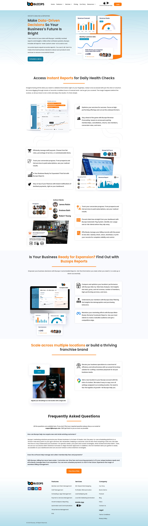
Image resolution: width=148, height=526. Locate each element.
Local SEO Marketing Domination (85, 498)
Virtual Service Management (60, 509)
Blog (100, 498)
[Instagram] (32, 488)
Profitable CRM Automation (83, 490)
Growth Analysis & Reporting (60, 502)
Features (59, 4)
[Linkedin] (36, 488)
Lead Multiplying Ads (81, 494)
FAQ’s (100, 502)
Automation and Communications (62, 506)
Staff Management (57, 490)
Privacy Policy (103, 518)
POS (53, 513)
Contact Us (102, 506)
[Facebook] (29, 488)
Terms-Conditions (104, 514)
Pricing (76, 4)
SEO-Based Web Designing (83, 486)
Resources (90, 4)
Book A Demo (103, 490)
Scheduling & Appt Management (61, 494)
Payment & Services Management (62, 498)
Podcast (101, 494)
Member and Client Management (62, 486)
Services (67, 4)
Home (53, 4)
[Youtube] (39, 488)
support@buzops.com (52, 428)
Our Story (83, 4)
